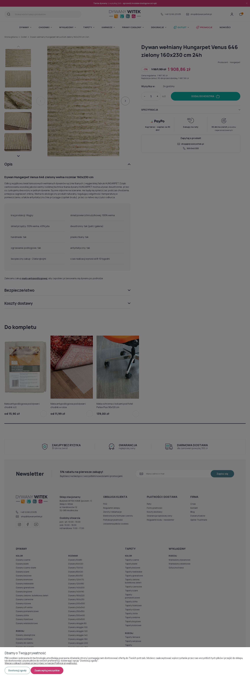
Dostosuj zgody (17, 670)
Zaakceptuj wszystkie (47, 670)
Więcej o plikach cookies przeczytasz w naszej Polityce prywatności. (41, 663)
